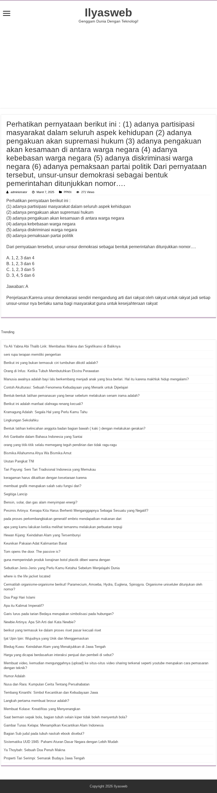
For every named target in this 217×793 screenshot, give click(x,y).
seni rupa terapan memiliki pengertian (32, 355)
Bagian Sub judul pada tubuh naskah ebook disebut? (44, 734)
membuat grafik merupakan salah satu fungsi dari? (42, 486)
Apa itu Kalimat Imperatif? (24, 606)
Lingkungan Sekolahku (21, 420)
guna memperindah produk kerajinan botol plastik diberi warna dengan (57, 560)
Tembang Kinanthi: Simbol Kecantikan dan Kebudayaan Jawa (51, 692)
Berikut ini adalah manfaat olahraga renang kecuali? (43, 404)
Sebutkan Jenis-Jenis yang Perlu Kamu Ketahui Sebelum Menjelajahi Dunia (62, 568)
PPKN (67, 192)
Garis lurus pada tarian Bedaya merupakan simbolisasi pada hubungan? (59, 614)
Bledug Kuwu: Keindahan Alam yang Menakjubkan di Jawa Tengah (55, 647)
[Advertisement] (108, 66)
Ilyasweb (108, 12)
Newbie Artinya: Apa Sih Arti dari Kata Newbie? (39, 622)
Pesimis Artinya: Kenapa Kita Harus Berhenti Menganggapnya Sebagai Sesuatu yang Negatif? (76, 511)
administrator (19, 192)
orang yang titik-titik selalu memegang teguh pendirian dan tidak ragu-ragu (60, 445)
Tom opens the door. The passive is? (32, 552)
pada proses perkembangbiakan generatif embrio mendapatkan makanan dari (62, 519)
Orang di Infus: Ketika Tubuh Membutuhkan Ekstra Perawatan (51, 371)
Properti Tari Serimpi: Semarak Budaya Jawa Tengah (44, 758)
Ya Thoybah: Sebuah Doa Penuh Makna (34, 750)
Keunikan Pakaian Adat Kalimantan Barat (35, 543)
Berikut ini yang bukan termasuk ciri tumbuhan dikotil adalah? (51, 363)
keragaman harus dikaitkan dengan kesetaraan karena (45, 478)
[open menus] (6, 14)
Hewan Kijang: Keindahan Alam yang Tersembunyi (42, 535)
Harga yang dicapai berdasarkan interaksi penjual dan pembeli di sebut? (59, 655)
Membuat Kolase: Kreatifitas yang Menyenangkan (42, 709)
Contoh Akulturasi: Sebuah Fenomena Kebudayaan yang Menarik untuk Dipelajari (66, 387)
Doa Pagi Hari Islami (19, 597)
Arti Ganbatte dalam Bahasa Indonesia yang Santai (43, 437)
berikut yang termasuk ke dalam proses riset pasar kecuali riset (52, 630)
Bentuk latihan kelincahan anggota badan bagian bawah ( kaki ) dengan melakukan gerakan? (74, 428)
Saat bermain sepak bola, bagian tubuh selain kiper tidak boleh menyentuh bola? (65, 717)
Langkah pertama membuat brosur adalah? (36, 701)
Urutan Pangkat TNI (19, 461)
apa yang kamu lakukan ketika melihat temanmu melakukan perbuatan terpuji (63, 527)
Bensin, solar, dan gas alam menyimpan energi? (40, 502)
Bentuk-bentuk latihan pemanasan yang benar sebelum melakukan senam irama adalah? (71, 396)
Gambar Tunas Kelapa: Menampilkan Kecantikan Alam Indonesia (53, 725)
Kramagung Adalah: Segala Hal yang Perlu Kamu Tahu (45, 412)
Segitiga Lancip (15, 494)
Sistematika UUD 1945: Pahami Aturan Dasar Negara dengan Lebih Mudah (61, 742)
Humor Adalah (14, 676)
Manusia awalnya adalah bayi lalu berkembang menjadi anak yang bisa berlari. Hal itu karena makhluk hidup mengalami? (96, 379)
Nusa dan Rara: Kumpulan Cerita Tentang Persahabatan (46, 684)
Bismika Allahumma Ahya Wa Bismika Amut (37, 453)
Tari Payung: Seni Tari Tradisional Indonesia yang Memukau (50, 469)
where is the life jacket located (27, 576)
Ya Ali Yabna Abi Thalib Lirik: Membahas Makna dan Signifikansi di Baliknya (62, 346)
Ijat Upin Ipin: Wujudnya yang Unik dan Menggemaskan (46, 638)
